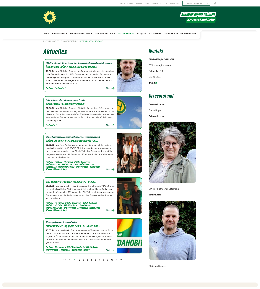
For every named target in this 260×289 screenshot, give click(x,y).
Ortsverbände (71, 41)
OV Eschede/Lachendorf (91, 41)
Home (122, 3)
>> (121, 259)
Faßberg (59, 162)
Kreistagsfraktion (66, 166)
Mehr (108, 88)
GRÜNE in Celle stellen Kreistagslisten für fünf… (72, 140)
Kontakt (130, 3)
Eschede (49, 88)
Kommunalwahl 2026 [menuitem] (80, 33)
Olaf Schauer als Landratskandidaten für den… (71, 181)
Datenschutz (174, 3)
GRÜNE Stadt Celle (70, 164)
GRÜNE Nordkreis (82, 162)
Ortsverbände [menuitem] (124, 33)
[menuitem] (122, 3)
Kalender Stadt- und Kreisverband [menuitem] (180, 33)
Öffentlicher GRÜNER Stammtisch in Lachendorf (71, 67)
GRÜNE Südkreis (86, 164)
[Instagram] (215, 3)
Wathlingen (95, 166)
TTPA (165, 3)
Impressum (156, 3)
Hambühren (51, 166)
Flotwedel (68, 162)
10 (112, 259)
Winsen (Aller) (60, 169)
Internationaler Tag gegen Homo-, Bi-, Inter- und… (73, 226)
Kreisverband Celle (52, 41)
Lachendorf (60, 88)
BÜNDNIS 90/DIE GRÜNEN (198, 14)
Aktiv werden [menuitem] (155, 33)
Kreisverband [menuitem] (58, 33)
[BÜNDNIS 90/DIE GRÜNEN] (49, 17)
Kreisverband (82, 166)
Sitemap (139, 3)
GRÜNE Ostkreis (53, 164)
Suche (146, 3)
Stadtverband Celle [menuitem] (104, 33)
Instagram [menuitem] (141, 33)
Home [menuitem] (46, 33)
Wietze (49, 169)
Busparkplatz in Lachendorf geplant (65, 103)
